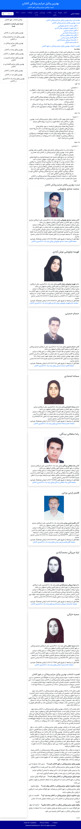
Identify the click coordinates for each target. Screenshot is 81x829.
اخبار (65, 12)
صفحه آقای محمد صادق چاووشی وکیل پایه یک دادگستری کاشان (54, 241)
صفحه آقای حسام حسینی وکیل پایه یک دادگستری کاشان (54, 365)
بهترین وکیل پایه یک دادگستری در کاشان (13, 80)
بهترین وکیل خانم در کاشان (13, 70)
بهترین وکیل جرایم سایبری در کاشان (13, 59)
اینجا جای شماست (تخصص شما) (13, 25)
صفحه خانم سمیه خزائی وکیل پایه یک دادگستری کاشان (54, 665)
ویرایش (42, 12)
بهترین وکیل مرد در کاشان (13, 74)
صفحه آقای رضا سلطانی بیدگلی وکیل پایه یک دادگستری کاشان (54, 482)
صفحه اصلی (75, 14)
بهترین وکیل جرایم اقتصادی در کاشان (13, 65)
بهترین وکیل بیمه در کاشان (13, 49)
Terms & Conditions (30, 822)
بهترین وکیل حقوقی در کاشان (13, 53)
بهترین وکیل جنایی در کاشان (13, 33)
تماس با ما (36, 14)
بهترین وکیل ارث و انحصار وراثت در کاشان (13, 38)
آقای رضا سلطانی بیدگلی (68, 35)
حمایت (23, 12)
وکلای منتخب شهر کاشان (13, 20)
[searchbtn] (3, 13)
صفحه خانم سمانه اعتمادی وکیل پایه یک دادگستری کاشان (54, 423)
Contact (55, 822)
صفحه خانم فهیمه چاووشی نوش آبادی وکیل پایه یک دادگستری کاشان (54, 303)
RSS (17, 12)
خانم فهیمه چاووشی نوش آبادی (66, 28)
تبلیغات (29, 12)
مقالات (49, 12)
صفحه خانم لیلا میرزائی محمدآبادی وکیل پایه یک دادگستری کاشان (54, 604)
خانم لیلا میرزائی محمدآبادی (67, 40)
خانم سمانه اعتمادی (70, 33)
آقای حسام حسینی (70, 30)
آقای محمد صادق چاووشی (67, 26)
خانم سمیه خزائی (71, 42)
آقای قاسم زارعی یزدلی (69, 37)
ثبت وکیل (54, 14)
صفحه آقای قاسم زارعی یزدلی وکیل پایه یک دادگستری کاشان (54, 542)
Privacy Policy (44, 822)
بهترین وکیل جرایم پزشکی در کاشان (13, 44)
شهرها (60, 12)
